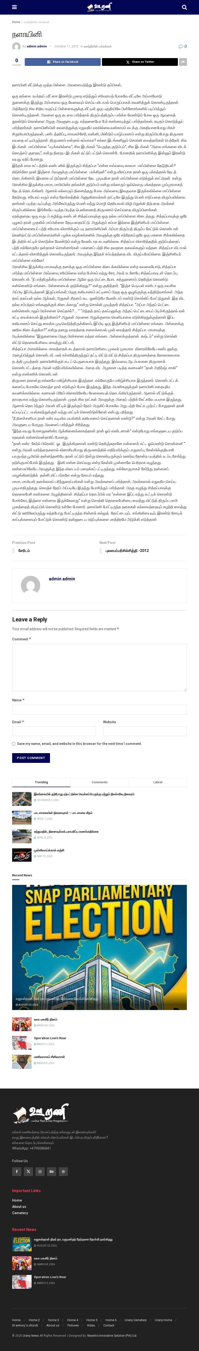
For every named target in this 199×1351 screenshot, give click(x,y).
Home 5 (91, 1320)
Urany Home (163, 1320)
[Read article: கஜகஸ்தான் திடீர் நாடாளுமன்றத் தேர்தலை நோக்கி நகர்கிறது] (99, 947)
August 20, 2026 (28, 1004)
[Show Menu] (14, 7)
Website (109, 722)
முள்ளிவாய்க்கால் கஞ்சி (49, 850)
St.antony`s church (25, 1325)
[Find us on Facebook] (16, 1171)
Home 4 (72, 1320)
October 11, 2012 (66, 46)
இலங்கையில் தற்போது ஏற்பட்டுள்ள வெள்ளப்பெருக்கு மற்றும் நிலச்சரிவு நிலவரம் (84, 794)
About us (19, 1207)
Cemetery (20, 1213)
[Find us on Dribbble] (63, 1171)
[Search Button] (184, 7)
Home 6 (111, 1320)
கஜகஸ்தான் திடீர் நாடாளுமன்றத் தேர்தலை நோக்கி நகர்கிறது (57, 999)
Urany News (31, 1335)
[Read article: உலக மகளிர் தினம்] (22, 1024)
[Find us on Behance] (51, 1171)
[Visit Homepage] (99, 7)
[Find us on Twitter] (28, 1171)
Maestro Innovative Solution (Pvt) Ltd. (112, 1335)
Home (16, 22)
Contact (108, 1325)
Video (91, 1325)
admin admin (37, 46)
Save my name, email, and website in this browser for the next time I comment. (79, 744)
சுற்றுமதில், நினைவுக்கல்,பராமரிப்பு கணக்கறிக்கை (66, 831)
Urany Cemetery (136, 1320)
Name (18, 700)
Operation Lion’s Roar (50, 1038)
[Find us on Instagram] (40, 1171)
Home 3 (53, 1320)
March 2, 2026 (45, 1044)
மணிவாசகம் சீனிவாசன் (49, 1057)
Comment (21, 639)
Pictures (73, 1325)
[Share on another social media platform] (183, 62)
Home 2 (34, 1320)
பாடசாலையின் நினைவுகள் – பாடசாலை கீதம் (63, 813)
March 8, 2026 (45, 1025)
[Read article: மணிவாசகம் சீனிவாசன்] (22, 1062)
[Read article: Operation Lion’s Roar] (22, 1043)
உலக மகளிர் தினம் (45, 1019)
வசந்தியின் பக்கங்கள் (37, 22)
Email (18, 722)
